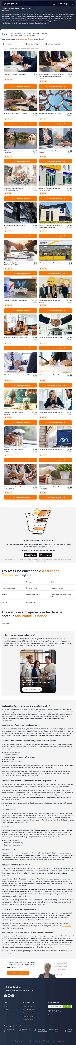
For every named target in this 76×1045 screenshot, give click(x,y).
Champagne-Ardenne (8, 588)
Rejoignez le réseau (31, 689)
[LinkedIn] (12, 995)
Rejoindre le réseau (28, 1009)
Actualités (7, 1013)
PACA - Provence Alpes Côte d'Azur (61, 595)
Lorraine (4, 594)
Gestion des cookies (58, 1041)
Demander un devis (29, 1013)
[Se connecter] (72, 4)
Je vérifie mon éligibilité (17, 973)
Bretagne (29, 582)
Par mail (50, 1015)
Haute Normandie (57, 588)
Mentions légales (17, 1041)
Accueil (5, 8)
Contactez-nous (28, 1016)
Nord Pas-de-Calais (33, 594)
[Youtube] (9, 995)
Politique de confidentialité (41, 1041)
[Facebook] (5, 995)
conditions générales (40, 561)
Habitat (6, 1006)
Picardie (4, 602)
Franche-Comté (31, 588)
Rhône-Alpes (30, 602)
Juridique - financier (14, 8)
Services (6, 1009)
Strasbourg (5, 623)
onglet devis (67, 926)
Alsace (3, 582)
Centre (53, 582)
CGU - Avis (28, 1041)
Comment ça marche (29, 1006)
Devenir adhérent (28, 1019)
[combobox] (13, 43)
